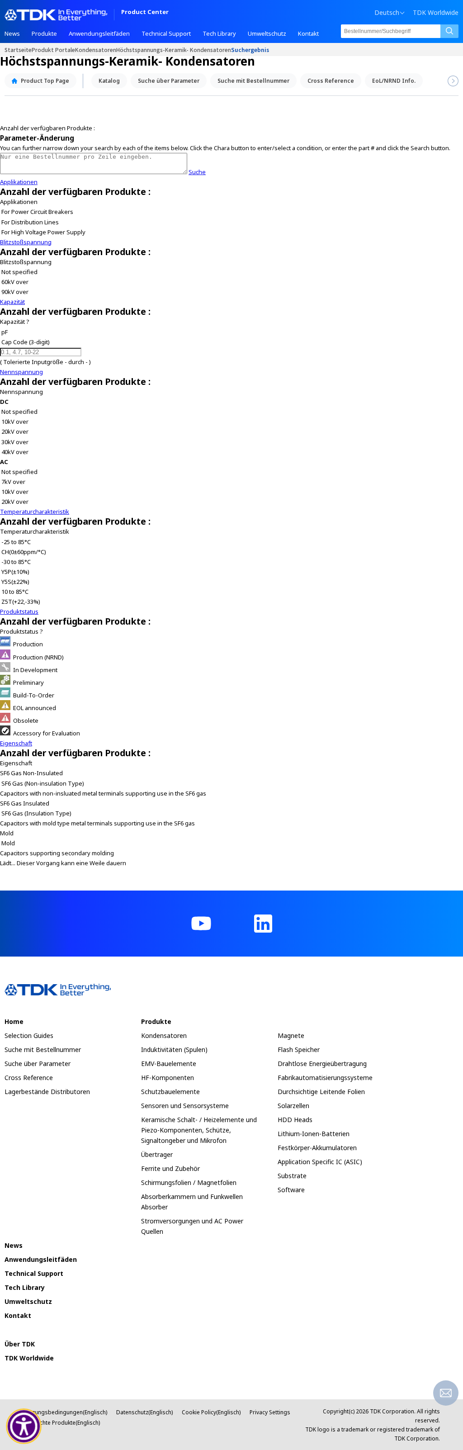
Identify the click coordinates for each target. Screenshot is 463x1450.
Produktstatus (19, 611)
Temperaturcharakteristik (34, 511)
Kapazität (12, 302)
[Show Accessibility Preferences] (24, 1426)
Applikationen (19, 182)
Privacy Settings (270, 1412)
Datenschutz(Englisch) (144, 1412)
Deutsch (386, 12)
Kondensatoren (95, 49)
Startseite (18, 49)
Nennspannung (21, 372)
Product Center (145, 12)
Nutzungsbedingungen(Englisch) (65, 1412)
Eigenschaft (16, 743)
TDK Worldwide (435, 12)
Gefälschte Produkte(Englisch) (61, 1422)
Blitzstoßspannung (26, 242)
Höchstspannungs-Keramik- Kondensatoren (173, 49)
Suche (197, 172)
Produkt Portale (53, 49)
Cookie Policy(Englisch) (211, 1412)
